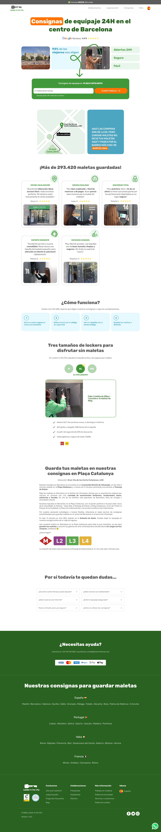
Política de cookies (102, 802)
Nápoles (51, 743)
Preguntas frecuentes (55, 799)
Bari (70, 743)
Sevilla (55, 704)
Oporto (78, 723)
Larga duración (112, 8)
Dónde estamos (94, 8)
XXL (92, 368)
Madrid (25, 704)
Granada (71, 704)
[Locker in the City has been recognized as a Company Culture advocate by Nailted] (34, 801)
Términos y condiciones (104, 799)
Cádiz (63, 704)
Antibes (74, 762)
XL (80, 368)
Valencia (46, 704)
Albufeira (61, 723)
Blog (48, 802)
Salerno (100, 743)
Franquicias (128, 8)
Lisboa (52, 723)
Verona (117, 743)
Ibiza (106, 704)
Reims (95, 762)
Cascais (88, 723)
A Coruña (134, 704)
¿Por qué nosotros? (54, 791)
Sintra (71, 723)
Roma (43, 743)
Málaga (80, 704)
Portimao (107, 723)
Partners (73, 799)
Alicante (98, 704)
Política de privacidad (104, 795)
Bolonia (108, 743)
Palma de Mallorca (119, 704)
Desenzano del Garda (84, 743)
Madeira (97, 723)
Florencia (61, 743)
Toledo (89, 704)
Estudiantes (75, 795)
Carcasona (85, 762)
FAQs (141, 8)
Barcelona (36, 704)
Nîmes (66, 762)
